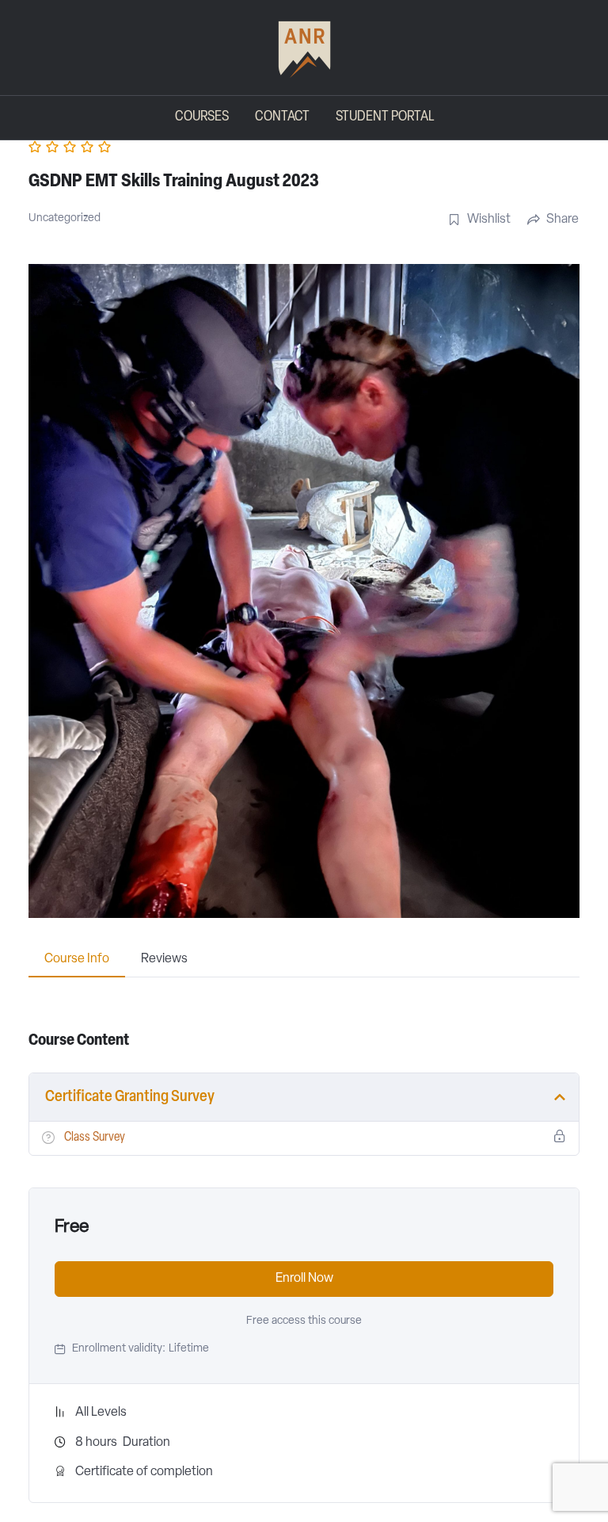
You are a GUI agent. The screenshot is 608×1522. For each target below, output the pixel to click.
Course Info (76, 959)
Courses (202, 117)
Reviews (164, 959)
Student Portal (385, 117)
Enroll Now (304, 1278)
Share (562, 219)
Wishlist (489, 219)
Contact (282, 117)
